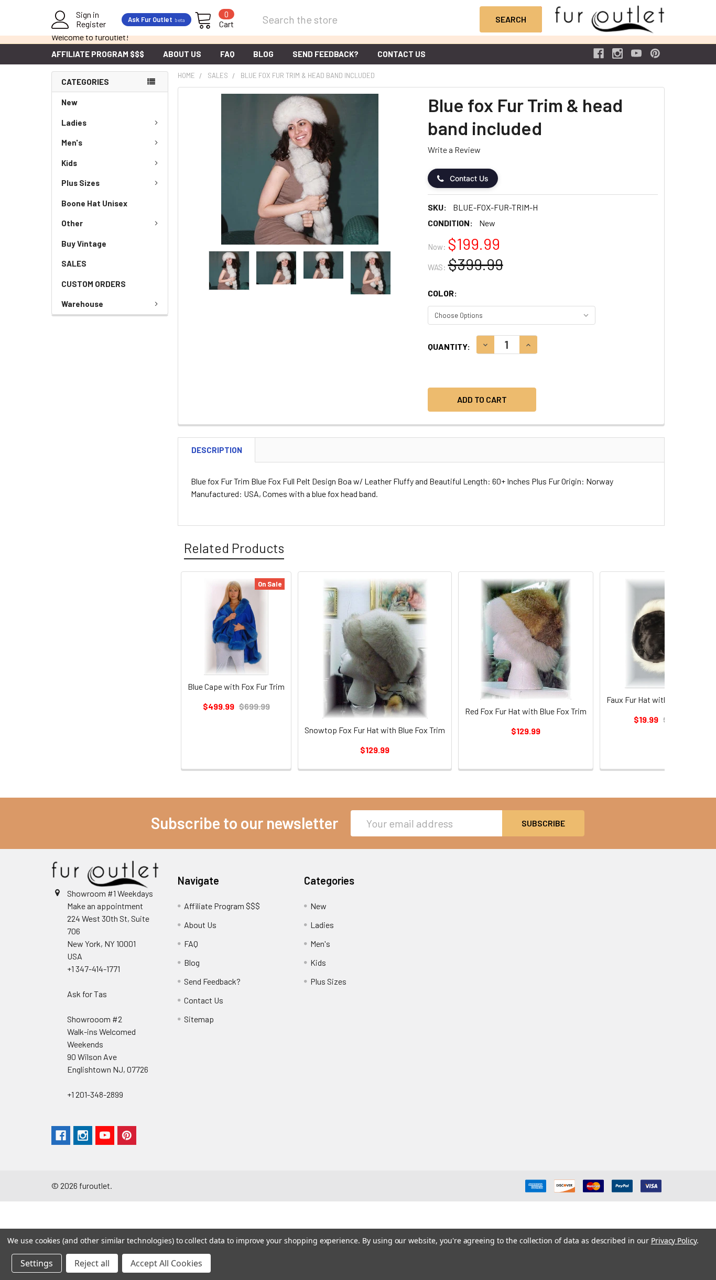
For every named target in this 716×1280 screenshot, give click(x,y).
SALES (73, 263)
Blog (263, 54)
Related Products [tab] (234, 548)
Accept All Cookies (166, 1263)
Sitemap (199, 1019)
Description (216, 450)
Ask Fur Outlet (156, 19)
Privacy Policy (674, 1240)
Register (91, 24)
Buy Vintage (83, 243)
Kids (69, 163)
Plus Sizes (80, 182)
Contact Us (401, 54)
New (69, 102)
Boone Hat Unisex (94, 203)
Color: (442, 293)
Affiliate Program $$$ (97, 54)
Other (72, 223)
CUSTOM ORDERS (93, 284)
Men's (71, 142)
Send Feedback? (325, 54)
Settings (36, 1263)
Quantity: (449, 346)
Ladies (73, 122)
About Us (182, 54)
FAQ (227, 54)
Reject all (92, 1263)
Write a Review (454, 150)
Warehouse (82, 303)
